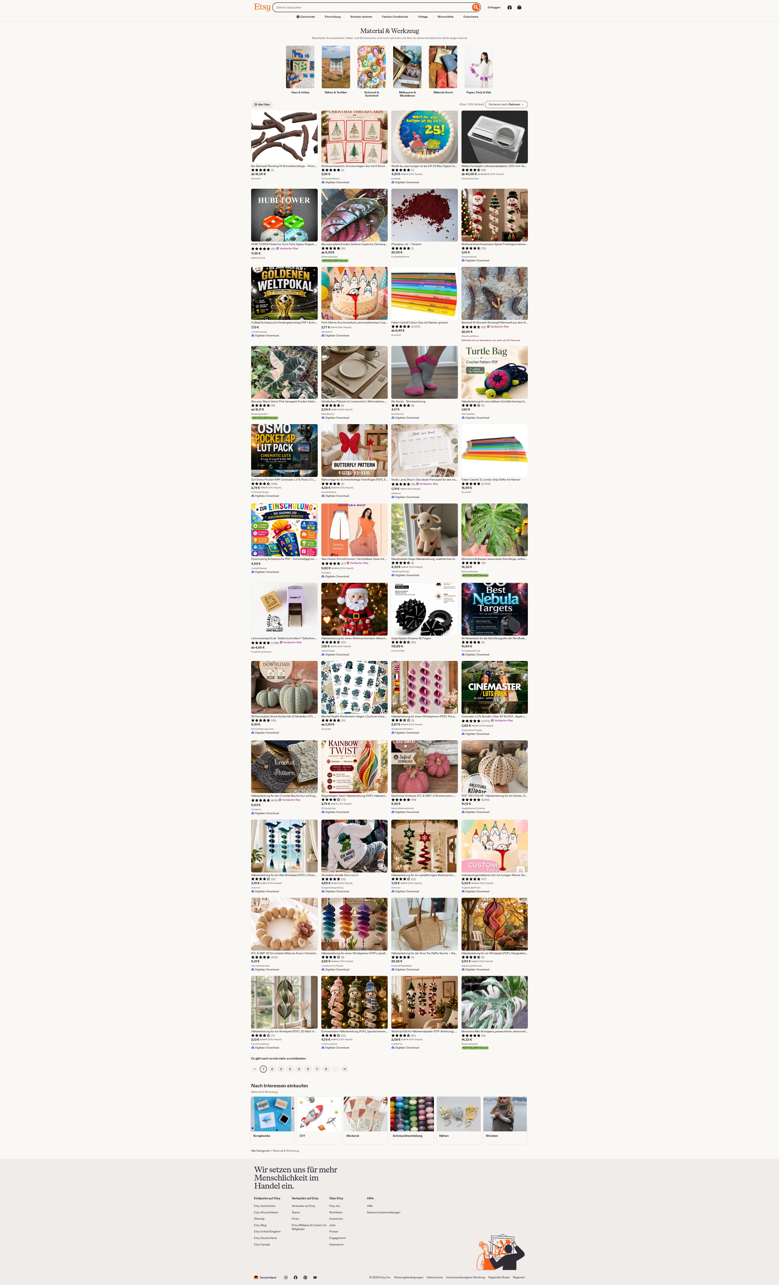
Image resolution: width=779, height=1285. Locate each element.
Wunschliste (446, 16)
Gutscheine (470, 16)
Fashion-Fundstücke (395, 16)
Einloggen (494, 7)
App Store (267, 1258)
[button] (265, 1277)
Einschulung (333, 16)
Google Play (298, 1258)
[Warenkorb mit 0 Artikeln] (519, 7)
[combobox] (371, 7)
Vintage (423, 16)
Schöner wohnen (361, 16)
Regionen (519, 1277)
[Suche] (476, 7)
